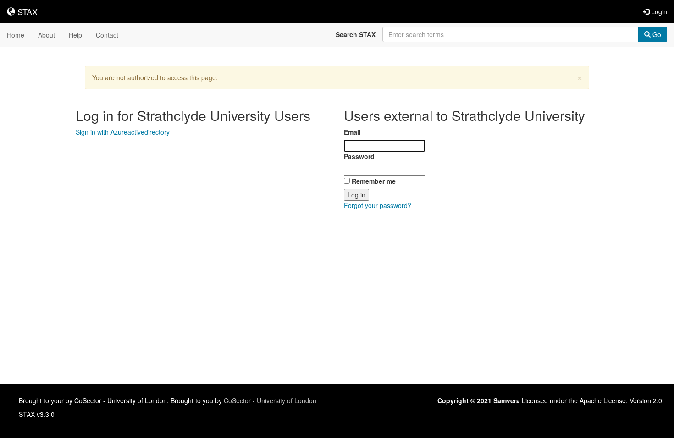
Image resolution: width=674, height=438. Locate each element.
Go (656, 34)
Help (75, 34)
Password (359, 156)
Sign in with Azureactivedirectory (123, 132)
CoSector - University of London (270, 400)
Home (15, 34)
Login (658, 11)
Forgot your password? (377, 205)
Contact (107, 34)
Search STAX (356, 34)
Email (352, 132)
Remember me (374, 181)
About (46, 34)
